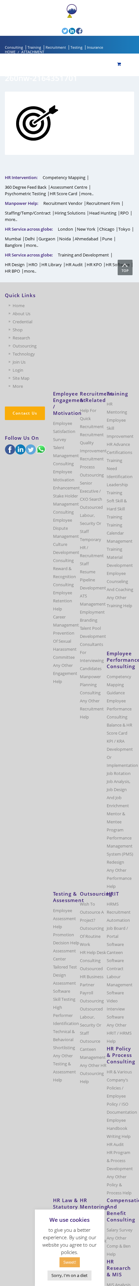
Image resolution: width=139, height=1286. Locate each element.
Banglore (13, 245)
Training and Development (83, 255)
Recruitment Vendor (62, 203)
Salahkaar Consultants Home (105, 9)
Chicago (106, 229)
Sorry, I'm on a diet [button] (69, 1275)
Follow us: (51, 31)
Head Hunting (102, 213)
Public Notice (85, 16)
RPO (124, 213)
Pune (107, 239)
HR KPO (94, 264)
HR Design (15, 264)
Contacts (49, 22)
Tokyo (124, 229)
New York (86, 229)
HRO (32, 264)
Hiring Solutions (70, 213)
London (65, 229)
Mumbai (13, 239)
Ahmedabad (86, 239)
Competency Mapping (64, 177)
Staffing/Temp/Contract (28, 213)
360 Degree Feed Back (26, 187)
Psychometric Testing (25, 193)
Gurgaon (46, 239)
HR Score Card (63, 193)
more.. (87, 193)
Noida (65, 239)
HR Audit (74, 264)
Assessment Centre (68, 187)
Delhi (30, 239)
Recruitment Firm (103, 203)
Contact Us (25, 413)
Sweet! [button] (69, 1262)
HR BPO (12, 271)
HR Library (51, 264)
